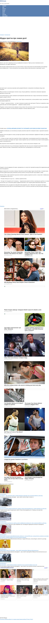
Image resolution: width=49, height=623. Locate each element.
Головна (4, 5)
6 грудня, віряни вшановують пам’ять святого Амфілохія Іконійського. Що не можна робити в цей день (23, 523)
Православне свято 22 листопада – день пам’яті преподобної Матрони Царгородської (19, 550)
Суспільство (19, 41)
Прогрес (4, 14)
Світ (3, 7)
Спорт (3, 11)
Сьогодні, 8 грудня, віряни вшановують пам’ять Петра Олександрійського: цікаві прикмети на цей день (23, 508)
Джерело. (2, 206)
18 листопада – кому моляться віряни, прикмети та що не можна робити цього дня (18, 564)
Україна (4, 8)
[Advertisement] (24, 25)
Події (3, 13)
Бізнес (3, 10)
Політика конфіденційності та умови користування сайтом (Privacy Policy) (16, 619)
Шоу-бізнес (4, 15)
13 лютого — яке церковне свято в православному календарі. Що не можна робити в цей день (21, 495)
